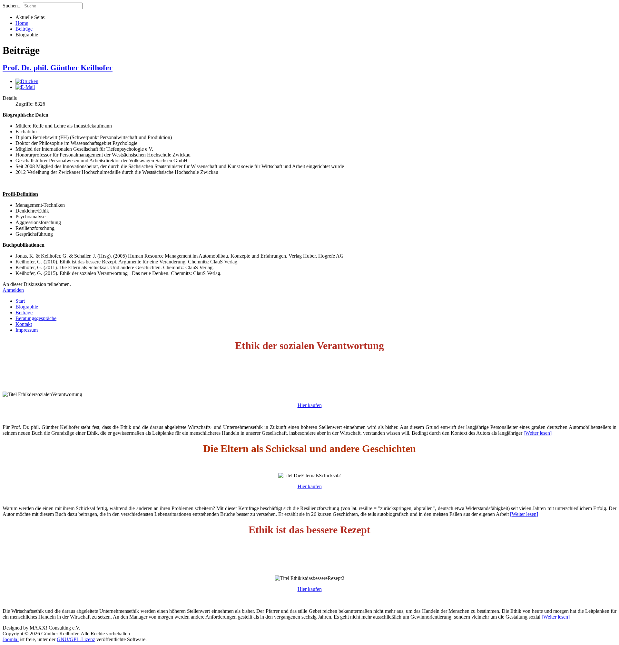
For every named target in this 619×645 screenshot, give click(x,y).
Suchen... (12, 5)
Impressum (26, 330)
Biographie (26, 306)
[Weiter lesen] (538, 433)
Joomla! (11, 639)
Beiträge (24, 312)
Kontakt (23, 324)
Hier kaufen (310, 405)
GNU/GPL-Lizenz (76, 639)
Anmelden (13, 290)
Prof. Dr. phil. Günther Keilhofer (58, 67)
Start (20, 301)
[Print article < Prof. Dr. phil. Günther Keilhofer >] (26, 81)
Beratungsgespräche (35, 318)
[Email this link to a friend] (25, 87)
